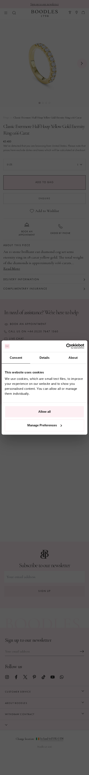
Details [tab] (45, 357)
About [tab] (73, 357)
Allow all (44, 411)
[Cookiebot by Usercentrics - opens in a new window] (66, 346)
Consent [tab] (16, 357)
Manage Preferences (42, 425)
